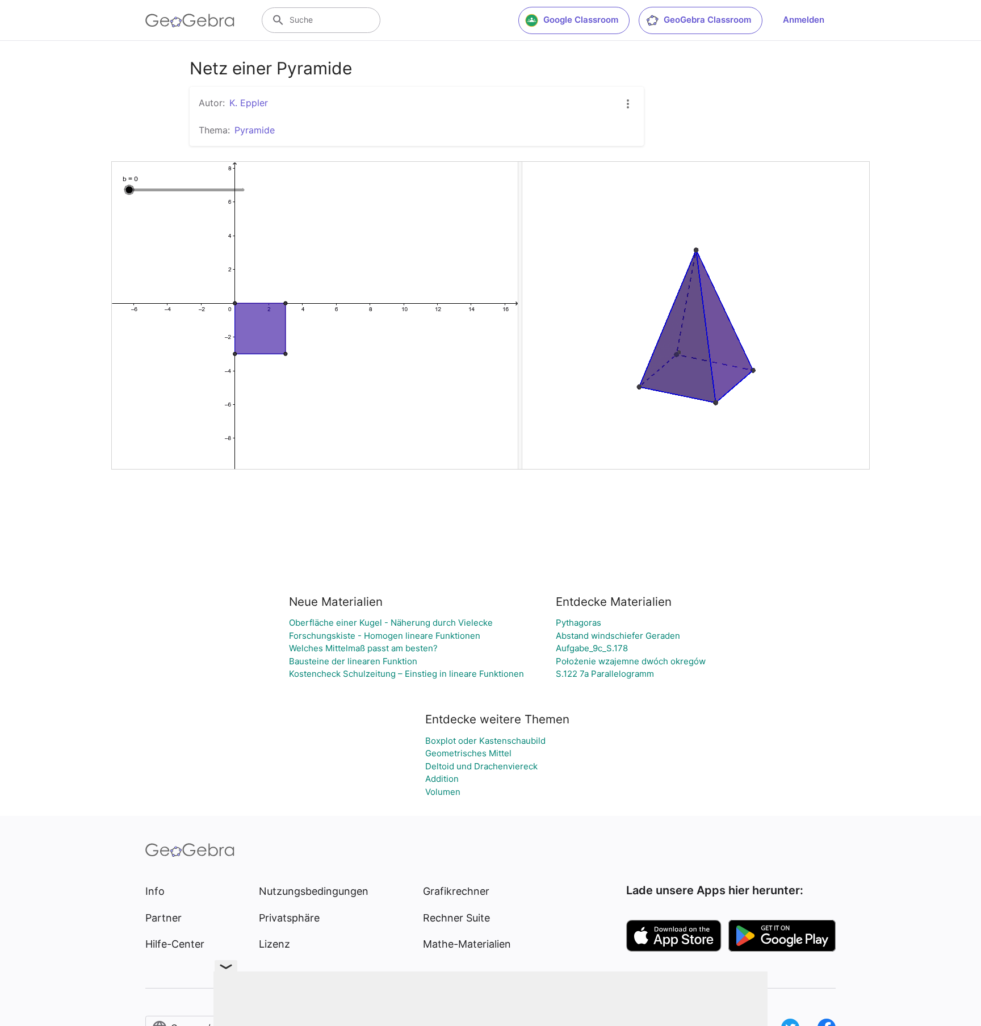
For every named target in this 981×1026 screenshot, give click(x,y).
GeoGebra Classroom (707, 19)
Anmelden (803, 19)
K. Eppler (248, 102)
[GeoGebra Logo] (189, 20)
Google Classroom (580, 19)
